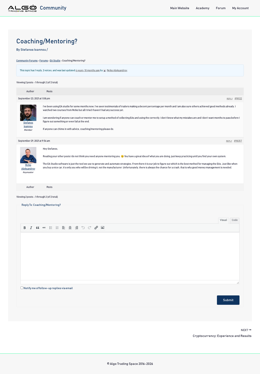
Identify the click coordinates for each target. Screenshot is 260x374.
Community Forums (27, 60)
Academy (202, 8)
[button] (24, 227)
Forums (43, 60)
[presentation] (24, 227)
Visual (223, 220)
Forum (221, 8)
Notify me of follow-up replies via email (48, 288)
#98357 (238, 141)
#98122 (238, 98)
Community (53, 8)
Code (235, 220)
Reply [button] (230, 99)
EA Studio (55, 60)
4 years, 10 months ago (88, 70)
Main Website (179, 8)
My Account (240, 8)
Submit (228, 300)
